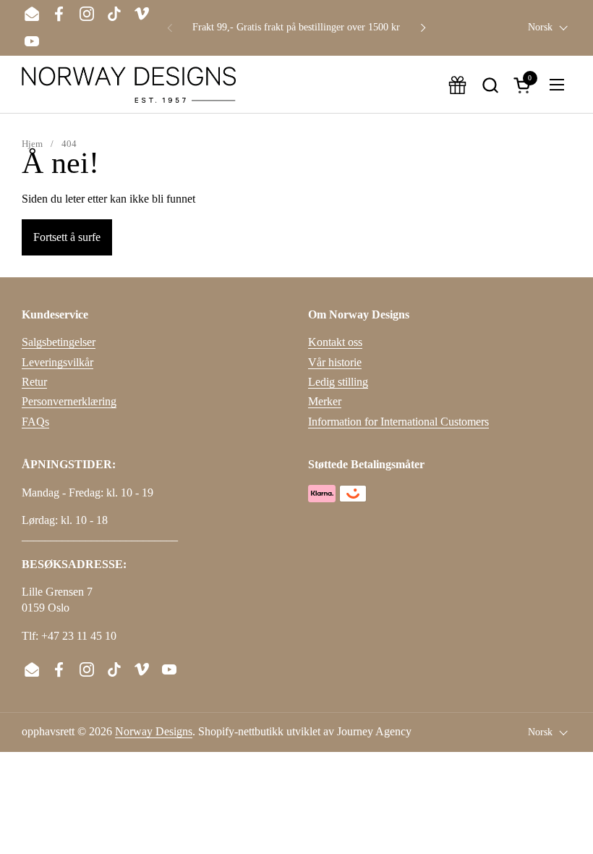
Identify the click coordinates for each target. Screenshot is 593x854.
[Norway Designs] (129, 85)
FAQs (35, 421)
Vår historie (335, 362)
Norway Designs (153, 731)
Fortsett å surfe (67, 237)
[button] (490, 85)
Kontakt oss (335, 342)
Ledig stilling (338, 382)
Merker (324, 401)
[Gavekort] (457, 85)
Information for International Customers (398, 421)
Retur (34, 382)
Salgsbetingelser (58, 342)
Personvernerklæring (69, 401)
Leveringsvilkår (57, 362)
